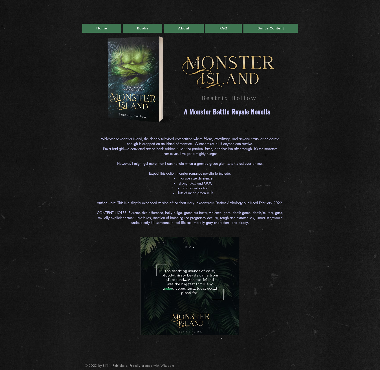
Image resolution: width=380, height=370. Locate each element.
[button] (189, 286)
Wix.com (167, 365)
